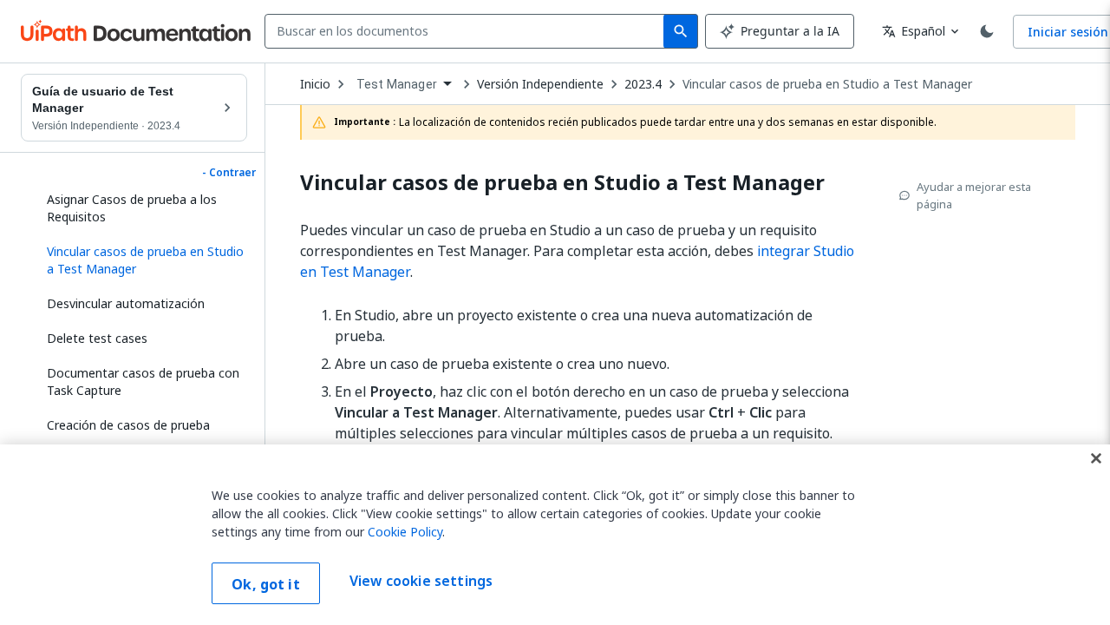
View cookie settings (421, 581)
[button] (140, 260)
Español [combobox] (913, 31)
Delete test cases (97, 338)
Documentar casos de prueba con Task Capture (143, 381)
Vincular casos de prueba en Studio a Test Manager (827, 84)
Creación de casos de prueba (128, 425)
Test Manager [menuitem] (396, 84)
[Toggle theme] (987, 31)
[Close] (1096, 458)
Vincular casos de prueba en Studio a (562, 182)
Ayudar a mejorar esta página (974, 195)
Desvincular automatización (126, 303)
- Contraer (229, 173)
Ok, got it (266, 584)
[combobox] (467, 31)
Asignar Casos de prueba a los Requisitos (132, 208)
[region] (555, 534)
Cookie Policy (405, 532)
